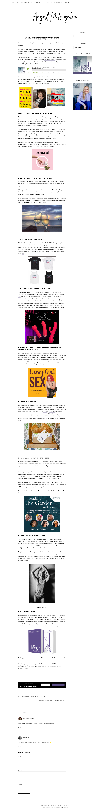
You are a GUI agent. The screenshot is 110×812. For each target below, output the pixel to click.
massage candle (32, 414)
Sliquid (45, 411)
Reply (19, 728)
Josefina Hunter (42, 552)
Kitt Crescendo (27, 718)
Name (20, 770)
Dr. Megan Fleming (49, 59)
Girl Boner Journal (59, 615)
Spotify (59, 57)
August (25, 737)
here (38, 146)
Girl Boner (48, 615)
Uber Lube (52, 411)
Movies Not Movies (37, 79)
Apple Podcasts (44, 57)
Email (20, 777)
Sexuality (41, 673)
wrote (63, 474)
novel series (61, 77)
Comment (21, 756)
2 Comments (49, 673)
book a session (40, 558)
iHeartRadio (53, 57)
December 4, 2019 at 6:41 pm (31, 720)
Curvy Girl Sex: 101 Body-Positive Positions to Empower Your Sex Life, (37, 353)
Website (20, 784)
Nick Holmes (52, 552)
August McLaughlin (55, 18)
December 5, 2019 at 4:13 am (31, 739)
